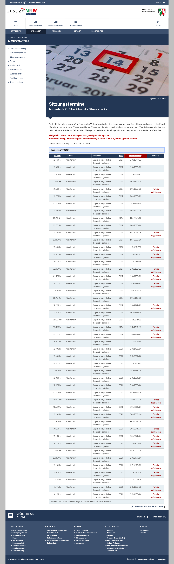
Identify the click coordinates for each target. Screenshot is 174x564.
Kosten (109, 530)
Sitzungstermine (17, 57)
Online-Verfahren (113, 543)
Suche (158, 25)
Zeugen (110, 535)
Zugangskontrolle (17, 74)
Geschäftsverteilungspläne (57, 530)
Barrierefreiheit (35, 2)
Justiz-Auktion (16, 65)
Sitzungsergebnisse (55, 25)
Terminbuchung (76, 25)
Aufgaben (56, 31)
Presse (13, 61)
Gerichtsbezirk (52, 533)
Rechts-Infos (97, 31)
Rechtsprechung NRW (115, 541)
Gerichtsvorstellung (18, 48)
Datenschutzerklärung (146, 559)
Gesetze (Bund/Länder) (116, 538)
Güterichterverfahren (55, 538)
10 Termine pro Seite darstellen (147, 506)
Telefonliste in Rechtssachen (86, 533)
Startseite (16, 31)
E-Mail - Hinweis (82, 530)
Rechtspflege (52, 535)
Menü (15, 25)
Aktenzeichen (135, 156)
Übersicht (145, 530)
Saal (121, 156)
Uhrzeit (57, 156)
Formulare (111, 533)
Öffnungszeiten (81, 538)
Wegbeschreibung (35, 25)
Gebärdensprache (15, 2)
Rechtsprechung (17, 78)
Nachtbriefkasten (82, 541)
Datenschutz (51, 543)
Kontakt (159, 2)
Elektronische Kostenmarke (117, 546)
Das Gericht (36, 31)
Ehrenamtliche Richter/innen (58, 541)
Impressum (80, 543)
